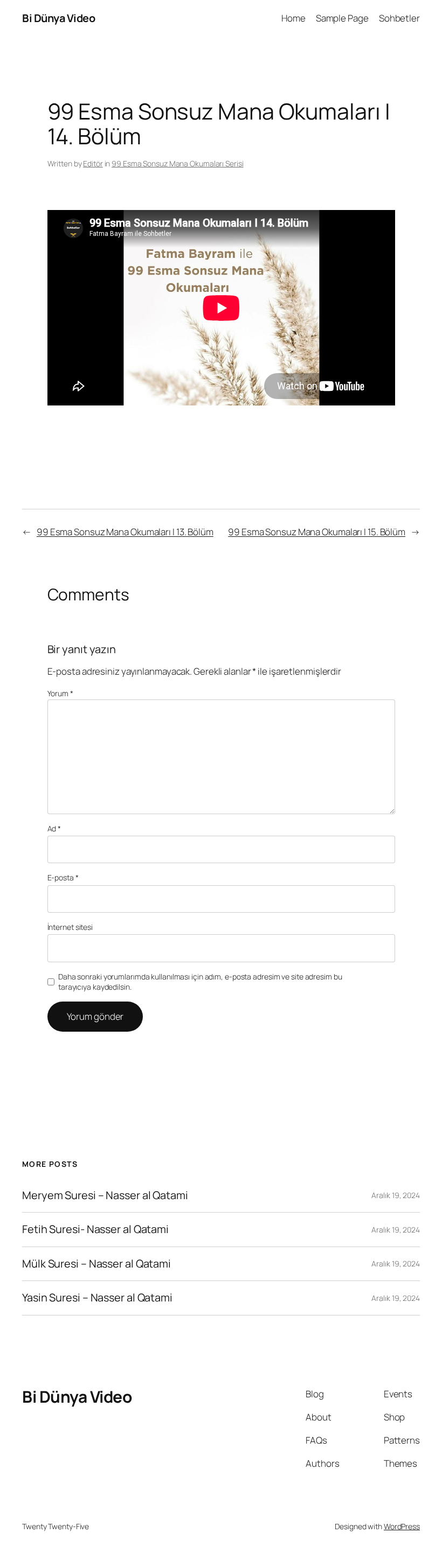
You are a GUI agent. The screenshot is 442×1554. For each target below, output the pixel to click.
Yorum (60, 693)
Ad (54, 828)
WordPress (402, 1526)
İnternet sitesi (70, 927)
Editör (92, 163)
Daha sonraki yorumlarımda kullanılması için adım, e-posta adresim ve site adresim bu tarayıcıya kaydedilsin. (200, 981)
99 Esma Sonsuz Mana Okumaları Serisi (177, 163)
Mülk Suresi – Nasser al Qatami (96, 1264)
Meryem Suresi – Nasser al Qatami (105, 1195)
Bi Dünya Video (58, 18)
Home (293, 18)
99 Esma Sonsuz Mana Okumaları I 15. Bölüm (316, 532)
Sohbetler (399, 18)
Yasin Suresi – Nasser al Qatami (97, 1298)
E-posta (63, 877)
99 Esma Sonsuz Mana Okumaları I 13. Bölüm (125, 532)
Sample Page (342, 18)
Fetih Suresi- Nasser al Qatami (95, 1229)
